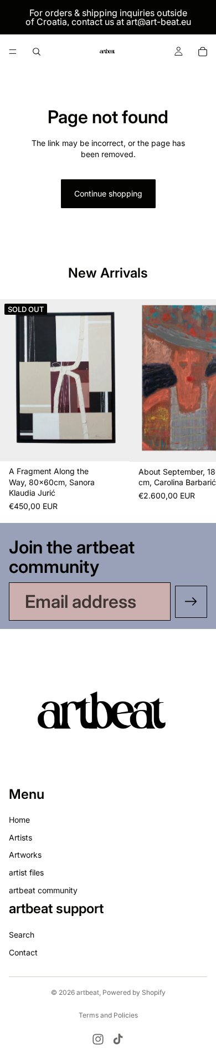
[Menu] (12, 51)
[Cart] (203, 51)
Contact (23, 952)
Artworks (25, 855)
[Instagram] (98, 1039)
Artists (20, 837)
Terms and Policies (108, 1015)
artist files (26, 872)
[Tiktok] (118, 1039)
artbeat (87, 992)
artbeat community (43, 890)
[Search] (36, 51)
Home (19, 820)
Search (21, 934)
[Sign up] (191, 602)
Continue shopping (108, 193)
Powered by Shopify (134, 992)
